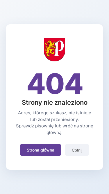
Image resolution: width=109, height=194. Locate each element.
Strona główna (40, 149)
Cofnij (77, 150)
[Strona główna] (54, 60)
